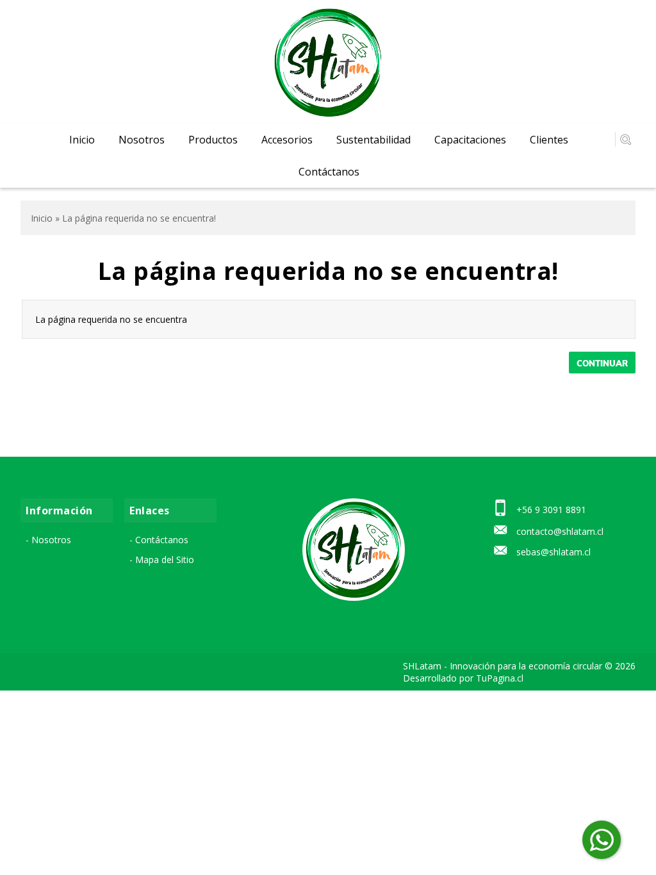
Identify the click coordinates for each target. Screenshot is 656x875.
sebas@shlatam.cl (553, 552)
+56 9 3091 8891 (551, 509)
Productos (213, 140)
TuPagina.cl (499, 678)
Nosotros (142, 140)
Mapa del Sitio (164, 559)
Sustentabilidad (373, 140)
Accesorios (287, 140)
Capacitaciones (470, 140)
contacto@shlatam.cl (559, 531)
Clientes (549, 140)
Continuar (602, 363)
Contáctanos (329, 172)
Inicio (82, 140)
